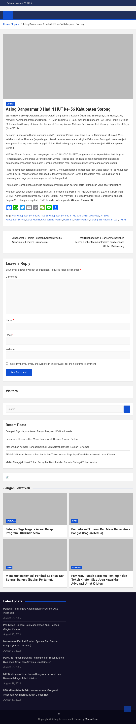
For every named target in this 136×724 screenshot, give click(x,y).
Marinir (58, 219)
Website (10, 349)
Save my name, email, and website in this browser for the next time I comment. (53, 363)
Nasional (11, 521)
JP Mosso (94, 215)
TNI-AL (122, 219)
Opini (74, 521)
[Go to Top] (127, 709)
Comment (12, 276)
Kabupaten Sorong (15, 219)
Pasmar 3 (68, 219)
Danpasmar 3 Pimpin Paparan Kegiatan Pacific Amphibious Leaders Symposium (37, 240)
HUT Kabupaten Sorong (24, 215)
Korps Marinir (33, 219)
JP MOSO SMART (78, 215)
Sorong (94, 219)
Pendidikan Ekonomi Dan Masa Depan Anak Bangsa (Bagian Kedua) (42, 439)
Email (9, 334)
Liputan (10, 104)
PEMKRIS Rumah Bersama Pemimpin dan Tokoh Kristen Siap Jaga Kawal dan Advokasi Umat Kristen (60, 454)
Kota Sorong (47, 219)
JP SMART (106, 215)
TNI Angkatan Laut (108, 219)
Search (127, 409)
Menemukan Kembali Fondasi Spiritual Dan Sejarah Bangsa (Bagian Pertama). (47, 446)
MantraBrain (91, 719)
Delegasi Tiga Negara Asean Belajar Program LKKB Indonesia (39, 431)
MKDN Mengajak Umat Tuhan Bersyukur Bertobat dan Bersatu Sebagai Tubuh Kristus (51, 462)
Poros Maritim (81, 219)
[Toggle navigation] (17, 15)
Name (10, 320)
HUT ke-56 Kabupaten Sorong (52, 215)
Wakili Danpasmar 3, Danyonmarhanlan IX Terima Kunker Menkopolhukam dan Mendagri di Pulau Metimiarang (99, 242)
